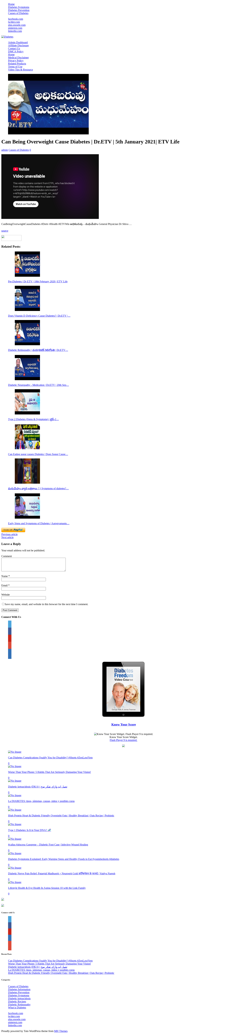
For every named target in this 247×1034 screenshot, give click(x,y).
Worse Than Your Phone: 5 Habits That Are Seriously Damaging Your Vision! (49, 772)
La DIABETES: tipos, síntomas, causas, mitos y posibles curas (41, 801)
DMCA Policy (16, 51)
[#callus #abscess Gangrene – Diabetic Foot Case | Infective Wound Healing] (14, 838)
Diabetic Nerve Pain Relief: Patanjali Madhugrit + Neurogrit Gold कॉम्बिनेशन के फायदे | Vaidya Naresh (61, 873)
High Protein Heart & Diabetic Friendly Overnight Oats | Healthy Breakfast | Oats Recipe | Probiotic (61, 815)
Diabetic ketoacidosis (19, 998)
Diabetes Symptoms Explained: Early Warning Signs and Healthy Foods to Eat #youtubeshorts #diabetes (63, 859)
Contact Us (14, 48)
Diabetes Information (19, 989)
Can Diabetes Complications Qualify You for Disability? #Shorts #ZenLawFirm (50, 757)
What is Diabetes (17, 1007)
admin (4, 150)
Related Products (17, 63)
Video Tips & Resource (20, 69)
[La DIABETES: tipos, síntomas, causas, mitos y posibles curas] (14, 795)
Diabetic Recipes (17, 1001)
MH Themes (61, 1031)
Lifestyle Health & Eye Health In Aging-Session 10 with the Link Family (47, 888)
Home (11, 4)
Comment (6, 556)
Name (4, 576)
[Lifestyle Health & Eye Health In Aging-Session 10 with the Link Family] (14, 882)
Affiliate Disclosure (18, 45)
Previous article (9, 534)
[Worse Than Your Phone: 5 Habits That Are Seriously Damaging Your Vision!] (14, 766)
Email (4, 585)
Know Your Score (123, 724)
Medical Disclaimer (18, 57)
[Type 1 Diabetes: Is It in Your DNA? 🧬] (14, 824)
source (4, 230)
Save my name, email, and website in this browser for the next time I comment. (46, 604)
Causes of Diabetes (18, 13)
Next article (7, 537)
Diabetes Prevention (18, 10)
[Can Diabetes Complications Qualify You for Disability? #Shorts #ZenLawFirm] (14, 751)
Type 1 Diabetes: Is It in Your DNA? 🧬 (29, 830)
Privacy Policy (16, 60)
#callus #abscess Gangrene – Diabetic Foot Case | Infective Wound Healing (48, 844)
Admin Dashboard (18, 42)
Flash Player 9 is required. (123, 740)
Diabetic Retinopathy (19, 1004)
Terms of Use (15, 66)
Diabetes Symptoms (18, 7)
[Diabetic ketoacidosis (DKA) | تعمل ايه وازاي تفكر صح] (14, 780)
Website (5, 594)
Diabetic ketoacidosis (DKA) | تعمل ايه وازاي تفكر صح (37, 786)
